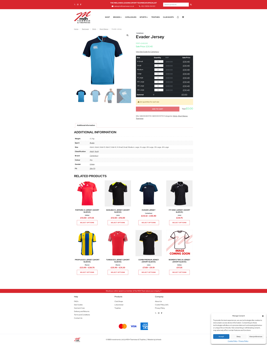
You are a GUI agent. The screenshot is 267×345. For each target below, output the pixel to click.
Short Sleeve (104, 29)
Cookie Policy (232, 341)
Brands (116, 17)
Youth (96, 151)
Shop (107, 17)
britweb (158, 339)
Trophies (155, 17)
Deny (239, 337)
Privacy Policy (243, 341)
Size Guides (78, 305)
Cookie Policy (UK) (161, 305)
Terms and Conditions (82, 315)
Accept (221, 337)
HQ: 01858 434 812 (148, 6)
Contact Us (78, 318)
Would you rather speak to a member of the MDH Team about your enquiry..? (133, 291)
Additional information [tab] (86, 125)
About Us (158, 301)
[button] (263, 316)
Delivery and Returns (81, 311)
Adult (92, 151)
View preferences (255, 337)
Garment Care (79, 308)
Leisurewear (119, 305)
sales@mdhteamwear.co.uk (124, 6)
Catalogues (130, 17)
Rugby (92, 143)
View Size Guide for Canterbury (147, 52)
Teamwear (85, 29)
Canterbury (94, 156)
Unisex (92, 164)
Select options (87, 223)
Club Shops (168, 17)
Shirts (94, 29)
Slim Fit (92, 168)
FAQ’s (76, 301)
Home (76, 29)
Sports (143, 17)
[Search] (191, 5)
